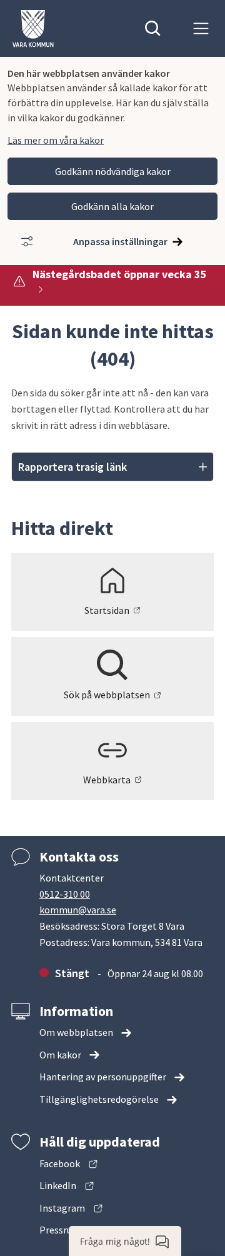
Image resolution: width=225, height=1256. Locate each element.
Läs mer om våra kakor (56, 140)
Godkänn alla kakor (112, 206)
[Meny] (201, 28)
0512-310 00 (64, 894)
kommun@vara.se (77, 909)
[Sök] (153, 28)
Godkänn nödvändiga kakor (113, 171)
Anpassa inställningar (120, 241)
